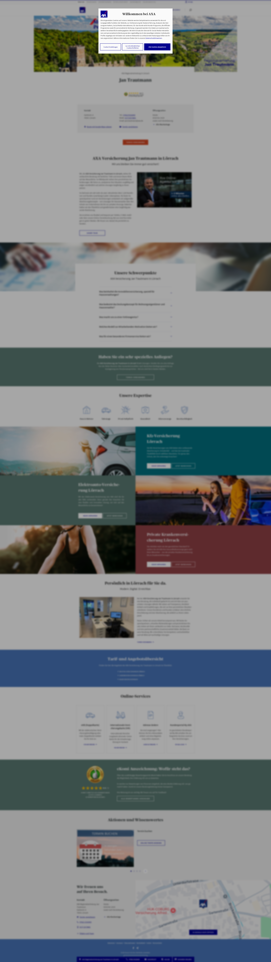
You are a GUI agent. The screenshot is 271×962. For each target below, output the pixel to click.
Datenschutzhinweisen (154, 38)
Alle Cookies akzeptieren (157, 47)
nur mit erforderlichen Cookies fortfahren (132, 47)
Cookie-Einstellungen (111, 47)
